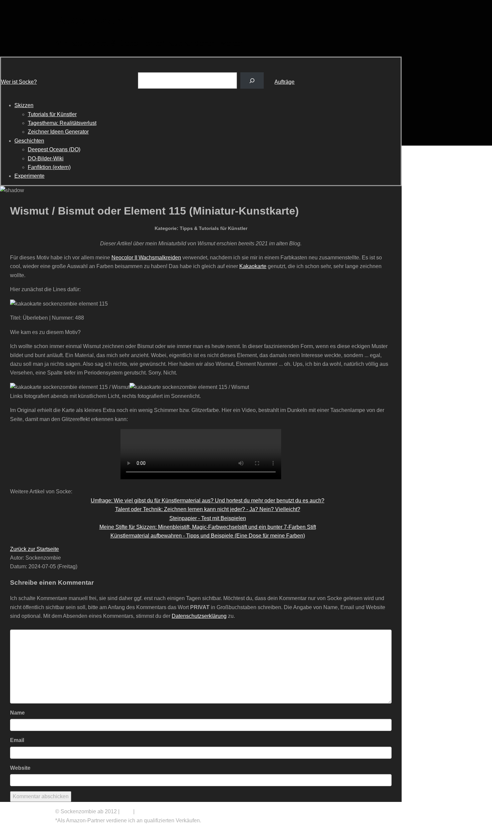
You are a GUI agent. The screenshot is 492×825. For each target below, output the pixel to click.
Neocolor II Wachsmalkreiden (146, 257)
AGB (126, 811)
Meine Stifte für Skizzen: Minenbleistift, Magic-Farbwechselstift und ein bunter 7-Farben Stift (207, 527)
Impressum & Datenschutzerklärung (178, 811)
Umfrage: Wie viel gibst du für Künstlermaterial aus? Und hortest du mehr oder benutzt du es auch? (207, 500)
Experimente (29, 176)
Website (20, 768)
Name (17, 713)
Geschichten (29, 141)
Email (17, 740)
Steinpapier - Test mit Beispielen (207, 518)
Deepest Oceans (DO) (54, 149)
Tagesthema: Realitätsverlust (62, 123)
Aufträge (284, 82)
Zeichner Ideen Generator (58, 132)
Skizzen (23, 105)
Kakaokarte (252, 266)
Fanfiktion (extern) (49, 167)
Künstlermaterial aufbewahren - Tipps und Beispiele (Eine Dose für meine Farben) (207, 536)
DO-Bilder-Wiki (46, 158)
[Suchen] (252, 80)
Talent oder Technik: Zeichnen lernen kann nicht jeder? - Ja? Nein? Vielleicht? (207, 509)
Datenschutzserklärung (199, 616)
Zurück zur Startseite (34, 549)
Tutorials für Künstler (52, 114)
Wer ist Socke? (19, 82)
